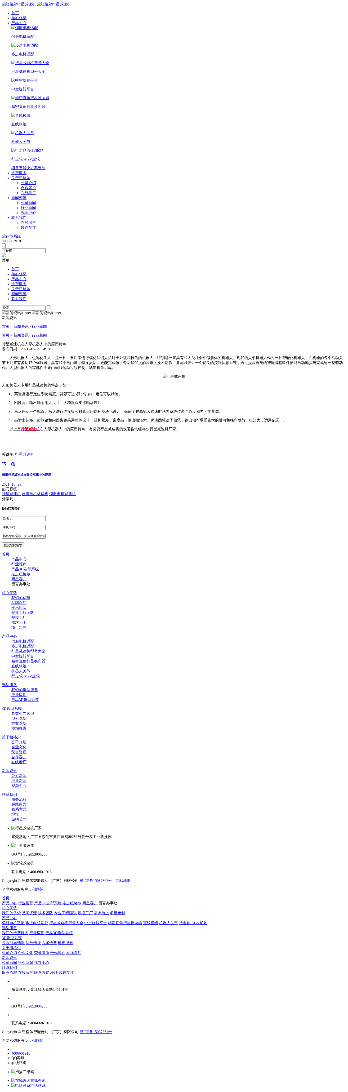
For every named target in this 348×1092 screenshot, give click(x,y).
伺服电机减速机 (62, 494)
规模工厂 (19, 618)
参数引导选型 (22, 713)
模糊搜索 (19, 728)
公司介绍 (28, 183)
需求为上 (19, 623)
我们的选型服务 (24, 690)
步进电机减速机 (35, 494)
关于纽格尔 (20, 178)
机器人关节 (20, 671)
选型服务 (19, 173)
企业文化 (19, 747)
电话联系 (37, 1085)
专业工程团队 (22, 613)
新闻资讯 (19, 198)
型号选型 (19, 718)
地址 (15, 814)
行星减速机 (24, 454)
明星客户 (19, 579)
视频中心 (28, 213)
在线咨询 (37, 1081)
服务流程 (19, 799)
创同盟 (38, 889)
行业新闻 (28, 208)
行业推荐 (19, 564)
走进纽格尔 (20, 574)
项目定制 (19, 628)
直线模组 (19, 666)
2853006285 (37, 1006)
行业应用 (19, 695)
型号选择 (33, 943)
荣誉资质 (19, 752)
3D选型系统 (12, 708)
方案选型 (19, 723)
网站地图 (123, 881)
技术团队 (19, 608)
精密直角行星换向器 (28, 661)
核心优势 (19, 18)
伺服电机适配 (22, 641)
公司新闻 (28, 203)
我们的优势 (20, 598)
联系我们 (19, 218)
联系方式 (19, 809)
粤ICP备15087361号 (96, 881)
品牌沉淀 (19, 603)
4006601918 (20, 1053)
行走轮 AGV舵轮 (25, 676)
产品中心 (19, 23)
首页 (15, 13)
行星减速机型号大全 (28, 651)
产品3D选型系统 (25, 569)
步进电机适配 (22, 646)
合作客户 (28, 188)
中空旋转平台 (22, 656)
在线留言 (28, 223)
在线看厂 (28, 193)
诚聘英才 (28, 228)
